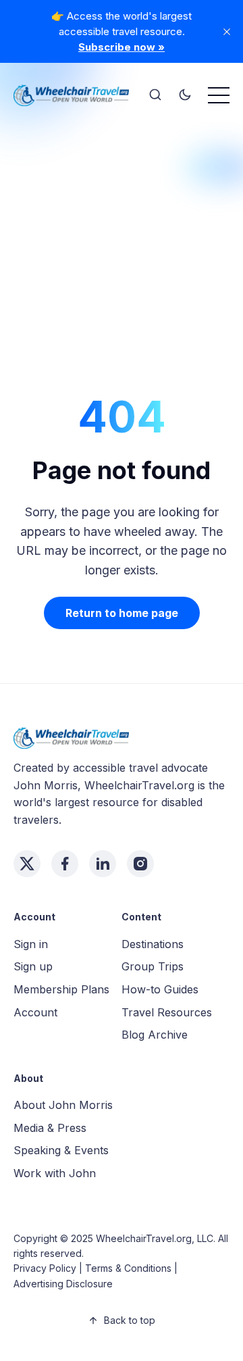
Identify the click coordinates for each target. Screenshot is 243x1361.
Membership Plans (61, 989)
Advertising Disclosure (63, 1283)
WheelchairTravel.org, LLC (154, 1238)
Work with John (55, 1173)
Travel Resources (167, 1012)
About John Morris (63, 1105)
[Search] (155, 95)
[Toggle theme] (185, 95)
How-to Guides (160, 989)
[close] (227, 32)
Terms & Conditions (128, 1268)
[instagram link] (140, 863)
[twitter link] (27, 863)
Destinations (153, 944)
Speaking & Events (61, 1150)
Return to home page (121, 613)
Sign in (31, 944)
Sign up (33, 966)
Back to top (129, 1320)
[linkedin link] (102, 863)
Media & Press (50, 1128)
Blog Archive (155, 1034)
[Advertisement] (121, 240)
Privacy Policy (45, 1268)
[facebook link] (64, 863)
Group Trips (153, 966)
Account (35, 1012)
